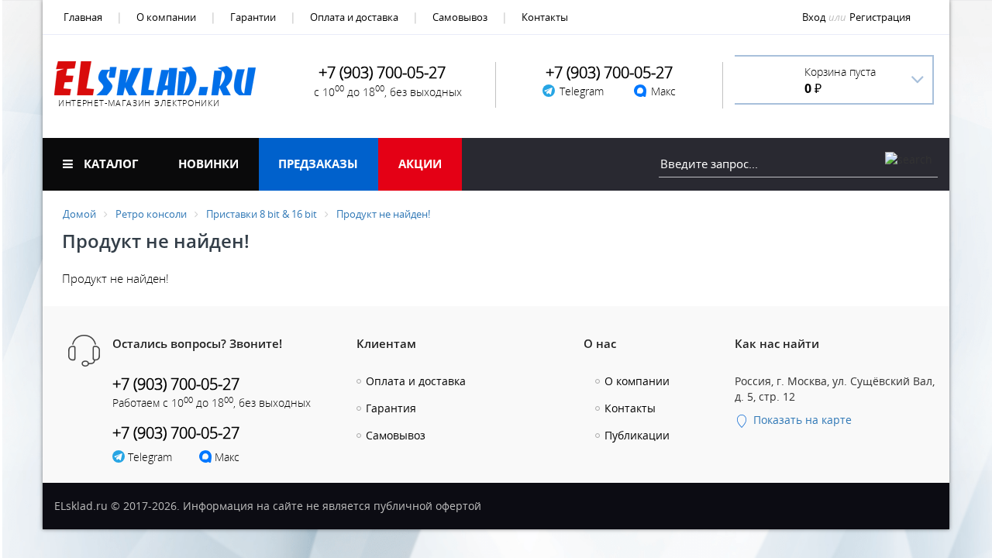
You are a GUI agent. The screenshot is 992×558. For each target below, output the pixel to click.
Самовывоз (459, 17)
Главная (83, 17)
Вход (813, 17)
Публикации (637, 435)
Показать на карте (801, 419)
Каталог (109, 163)
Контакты (545, 17)
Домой (79, 214)
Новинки (208, 163)
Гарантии (253, 17)
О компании (166, 17)
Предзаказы (318, 163)
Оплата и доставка (354, 17)
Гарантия (391, 408)
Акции (420, 163)
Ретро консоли (151, 214)
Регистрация (880, 17)
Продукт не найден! (383, 214)
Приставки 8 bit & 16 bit (261, 214)
